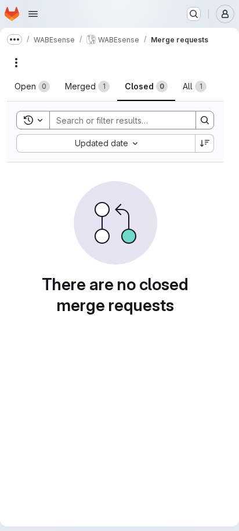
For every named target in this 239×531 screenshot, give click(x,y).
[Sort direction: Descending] (204, 143)
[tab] (32, 86)
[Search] (204, 120)
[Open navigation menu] (33, 14)
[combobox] (105, 143)
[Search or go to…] (194, 14)
